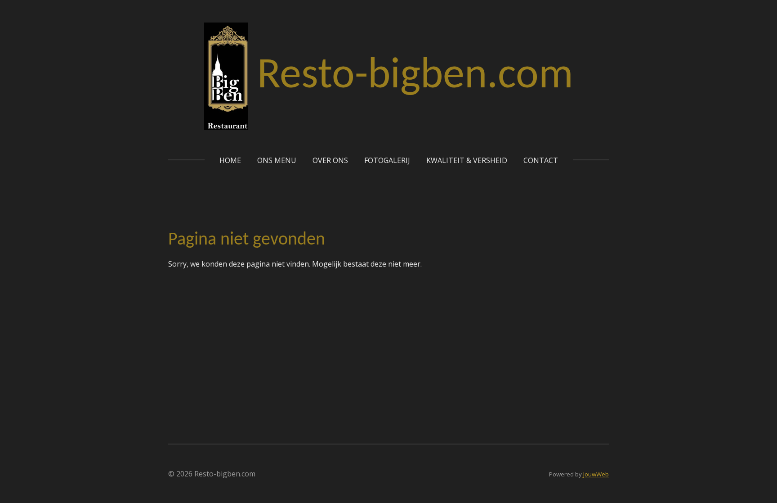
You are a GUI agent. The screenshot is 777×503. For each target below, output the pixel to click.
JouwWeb (596, 474)
